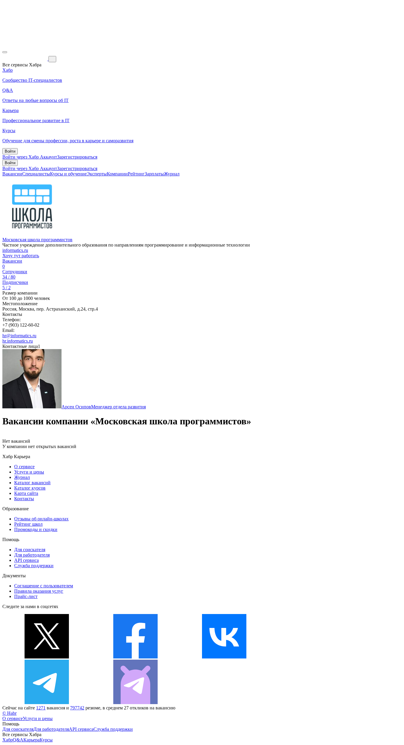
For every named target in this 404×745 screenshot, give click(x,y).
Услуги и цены (29, 471)
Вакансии (12, 173)
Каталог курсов (30, 487)
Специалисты (36, 173)
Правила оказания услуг (38, 591)
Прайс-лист (26, 596)
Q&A (18, 739)
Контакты (24, 498)
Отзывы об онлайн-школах (41, 518)
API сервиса (26, 560)
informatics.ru (15, 250)
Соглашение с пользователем (43, 585)
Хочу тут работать (20, 255)
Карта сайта (26, 493)
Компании (117, 173)
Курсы (46, 739)
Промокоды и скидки (35, 529)
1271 (41, 707)
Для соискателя (29, 549)
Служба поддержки (34, 565)
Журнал (172, 173)
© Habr (9, 713)
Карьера (31, 739)
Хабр (7, 739)
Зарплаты (154, 173)
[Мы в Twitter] (46, 656)
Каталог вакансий (32, 482)
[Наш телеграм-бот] (135, 702)
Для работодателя (32, 554)
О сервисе (24, 466)
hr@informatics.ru (19, 335)
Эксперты (97, 173)
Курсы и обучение (68, 173)
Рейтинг (136, 173)
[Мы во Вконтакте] (224, 656)
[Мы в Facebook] (135, 656)
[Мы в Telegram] (46, 702)
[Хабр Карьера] (25, 58)
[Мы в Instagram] (313, 656)
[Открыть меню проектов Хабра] (4, 52)
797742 (77, 707)
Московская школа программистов (37, 239)
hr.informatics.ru (17, 340)
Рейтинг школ (28, 524)
